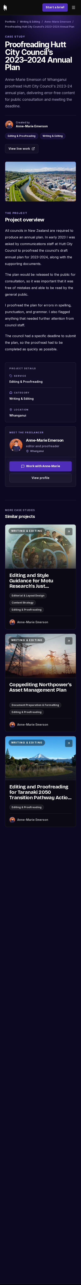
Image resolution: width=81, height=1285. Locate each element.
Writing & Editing (30, 21)
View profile (40, 478)
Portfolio (10, 21)
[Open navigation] (73, 7)
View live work (19, 148)
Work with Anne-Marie (43, 466)
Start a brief (55, 7)
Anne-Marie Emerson (57, 21)
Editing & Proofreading (22, 135)
